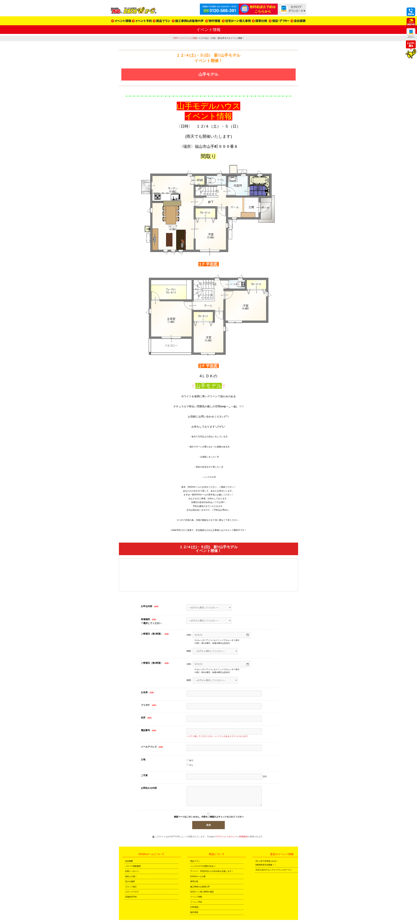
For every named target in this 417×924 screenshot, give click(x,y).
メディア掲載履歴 (133, 866)
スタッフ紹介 (131, 887)
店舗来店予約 (131, 897)
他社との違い (131, 876)
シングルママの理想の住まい (203, 866)
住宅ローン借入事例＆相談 (202, 892)
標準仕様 (194, 881)
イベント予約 (196, 902)
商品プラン (195, 861)
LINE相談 (194, 907)
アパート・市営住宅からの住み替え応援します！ (211, 871)
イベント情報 (191, 38)
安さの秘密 (130, 881)
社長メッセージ (132, 871)
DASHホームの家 (198, 876)
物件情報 (194, 912)
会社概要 (129, 861)
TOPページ (178, 38)
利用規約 (243, 836)
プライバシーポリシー (226, 836)
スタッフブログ (132, 892)
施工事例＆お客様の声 (200, 887)
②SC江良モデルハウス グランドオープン (273, 870)
